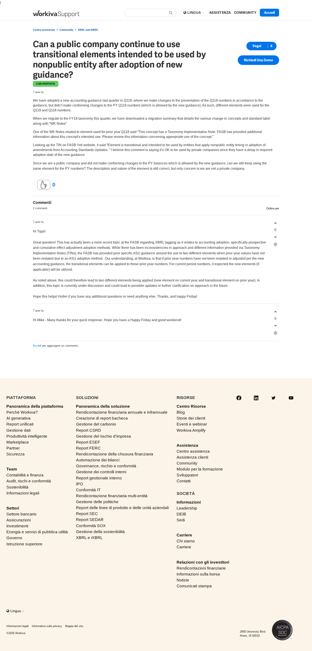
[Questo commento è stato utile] (275, 223)
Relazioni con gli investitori (203, 562)
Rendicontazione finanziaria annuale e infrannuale (121, 412)
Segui (257, 46)
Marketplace (17, 442)
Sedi (181, 520)
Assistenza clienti (192, 457)
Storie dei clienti (191, 418)
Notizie (183, 580)
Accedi (37, 345)
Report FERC (88, 448)
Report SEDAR (90, 519)
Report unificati (20, 424)
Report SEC (87, 513)
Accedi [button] (269, 12)
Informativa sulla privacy (47, 626)
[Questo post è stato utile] (43, 185)
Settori (12, 508)
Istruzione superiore (24, 544)
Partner (13, 448)
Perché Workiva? (22, 412)
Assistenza (187, 445)
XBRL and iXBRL (88, 29)
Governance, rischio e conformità (106, 466)
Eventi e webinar (192, 424)
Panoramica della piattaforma (34, 406)
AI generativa (18, 418)
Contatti (184, 481)
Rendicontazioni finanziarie (201, 568)
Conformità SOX (91, 526)
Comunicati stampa (194, 586)
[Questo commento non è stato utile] (275, 237)
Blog (181, 412)
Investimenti (17, 526)
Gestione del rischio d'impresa (103, 436)
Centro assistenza (44, 29)
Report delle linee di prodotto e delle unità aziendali (122, 507)
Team (11, 469)
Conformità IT (88, 490)
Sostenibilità (17, 487)
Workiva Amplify (191, 430)
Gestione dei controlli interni (101, 472)
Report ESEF (88, 442)
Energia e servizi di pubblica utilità (37, 532)
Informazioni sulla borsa (198, 574)
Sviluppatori (187, 475)
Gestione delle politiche (97, 502)
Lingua (194, 12)
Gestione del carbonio (96, 424)
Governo (14, 538)
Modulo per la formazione (200, 469)
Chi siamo (186, 541)
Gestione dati (18, 430)
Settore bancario (21, 514)
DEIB (181, 514)
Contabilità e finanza (25, 475)
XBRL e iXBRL (89, 537)
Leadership (187, 508)
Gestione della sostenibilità (100, 531)
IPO (79, 484)
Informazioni (189, 502)
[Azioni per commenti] (275, 244)
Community (66, 29)
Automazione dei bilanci (97, 460)
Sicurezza (15, 454)
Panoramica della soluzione (103, 406)
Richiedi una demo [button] (258, 60)
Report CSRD (88, 430)
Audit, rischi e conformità (28, 481)
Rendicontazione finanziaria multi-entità (112, 496)
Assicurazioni (18, 520)
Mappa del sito (74, 626)
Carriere (184, 535)
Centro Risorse (191, 406)
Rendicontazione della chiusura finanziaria (114, 454)
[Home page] (56, 13)
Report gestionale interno (99, 478)
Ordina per (272, 208)
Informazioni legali (22, 493)
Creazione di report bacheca (102, 418)
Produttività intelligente (26, 436)
